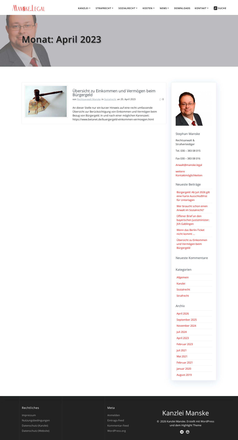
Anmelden (113, 415)
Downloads (182, 8)
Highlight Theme (191, 425)
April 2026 (183, 313)
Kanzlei (83, 8)
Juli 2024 (182, 332)
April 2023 (183, 338)
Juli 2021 (182, 350)
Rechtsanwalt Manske (89, 99)
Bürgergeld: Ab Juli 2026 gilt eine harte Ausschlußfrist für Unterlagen (193, 196)
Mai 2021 (182, 356)
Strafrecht (103, 8)
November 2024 (186, 325)
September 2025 (187, 319)
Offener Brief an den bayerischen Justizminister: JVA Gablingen (193, 220)
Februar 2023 (185, 344)
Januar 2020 (184, 368)
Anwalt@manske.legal (189, 165)
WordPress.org (116, 431)
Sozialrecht (127, 8)
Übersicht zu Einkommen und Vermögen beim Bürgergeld (114, 92)
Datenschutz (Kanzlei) (35, 425)
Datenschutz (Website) (35, 431)
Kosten (148, 8)
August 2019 (184, 375)
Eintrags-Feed (115, 420)
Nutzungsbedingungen (36, 420)
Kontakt (200, 8)
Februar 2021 (185, 362)
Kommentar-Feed (118, 425)
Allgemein (183, 277)
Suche (222, 8)
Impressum (29, 415)
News (163, 8)
